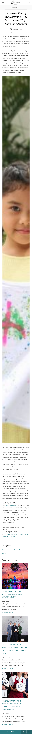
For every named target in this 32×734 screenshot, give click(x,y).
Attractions (5, 550)
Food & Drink (18, 550)
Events (11, 550)
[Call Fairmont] (29, 732)
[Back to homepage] (16, 2)
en (29, 2)
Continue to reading (7, 612)
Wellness (4, 553)
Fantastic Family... (16, 7)
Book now (11, 732)
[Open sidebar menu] (3, 3)
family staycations (11, 505)
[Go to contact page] (24, 732)
